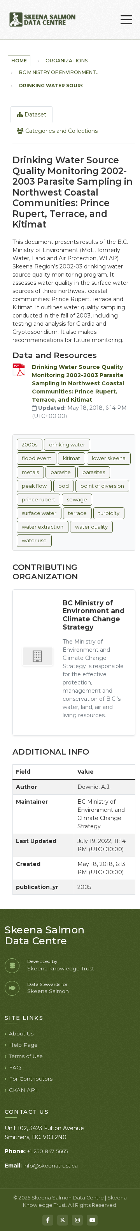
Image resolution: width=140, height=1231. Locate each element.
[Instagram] (77, 1220)
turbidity (108, 513)
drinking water (67, 445)
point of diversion (102, 486)
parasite (61, 472)
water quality (91, 527)
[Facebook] (47, 1220)
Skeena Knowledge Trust (60, 968)
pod (63, 486)
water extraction (42, 527)
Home (19, 60)
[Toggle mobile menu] (126, 20)
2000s (29, 445)
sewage (77, 500)
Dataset (34, 114)
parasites (93, 472)
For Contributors (30, 1079)
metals (30, 472)
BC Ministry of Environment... (59, 72)
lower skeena (109, 458)
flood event (36, 458)
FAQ (15, 1067)
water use (34, 540)
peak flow (34, 486)
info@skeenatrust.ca (50, 1165)
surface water (39, 513)
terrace (77, 513)
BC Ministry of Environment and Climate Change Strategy (93, 615)
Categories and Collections (61, 130)
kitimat (71, 458)
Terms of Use (26, 1056)
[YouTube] (92, 1220)
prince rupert (38, 500)
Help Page (23, 1045)
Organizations (67, 60)
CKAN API (23, 1090)
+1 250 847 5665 (47, 1151)
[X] (62, 1220)
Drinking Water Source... (55, 85)
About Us (21, 1033)
